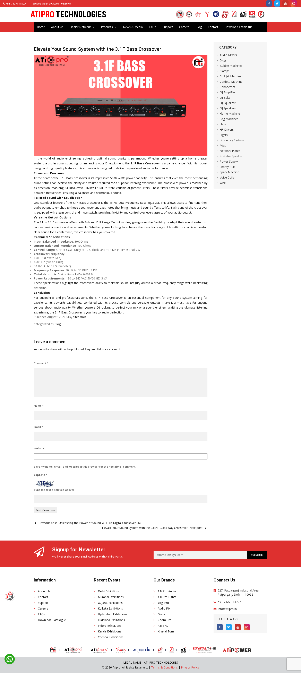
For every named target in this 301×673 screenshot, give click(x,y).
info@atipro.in (227, 609)
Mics (223, 145)
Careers (184, 27)
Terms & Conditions (164, 667)
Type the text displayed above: (54, 490)
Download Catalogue (238, 27)
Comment (41, 363)
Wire (223, 183)
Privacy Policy (190, 667)
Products (107, 27)
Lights (224, 135)
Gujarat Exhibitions (110, 603)
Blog (199, 27)
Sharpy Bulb (227, 167)
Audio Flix (164, 608)
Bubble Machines (231, 66)
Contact (213, 27)
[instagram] (294, 3)
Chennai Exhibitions (110, 637)
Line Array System (232, 140)
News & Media (133, 27)
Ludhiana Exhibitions (111, 620)
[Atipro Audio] (189, 15)
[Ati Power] (261, 15)
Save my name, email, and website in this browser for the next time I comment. (85, 466)
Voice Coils (227, 177)
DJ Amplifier (227, 92)
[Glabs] (225, 15)
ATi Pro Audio (167, 591)
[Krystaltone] (252, 15)
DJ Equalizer (227, 103)
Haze (223, 124)
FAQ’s (152, 27)
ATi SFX (163, 626)
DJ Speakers (228, 108)
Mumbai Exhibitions (111, 597)
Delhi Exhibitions (109, 591)
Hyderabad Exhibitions (112, 614)
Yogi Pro (163, 603)
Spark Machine (229, 172)
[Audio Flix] (216, 15)
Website (39, 448)
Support (168, 27)
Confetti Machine (231, 82)
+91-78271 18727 (16, 3)
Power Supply (229, 161)
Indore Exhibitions (109, 626)
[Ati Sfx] (243, 15)
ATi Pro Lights (167, 597)
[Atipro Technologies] (180, 14)
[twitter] (277, 3)
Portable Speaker (231, 156)
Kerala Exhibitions (109, 631)
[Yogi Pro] (207, 15)
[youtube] (285, 3)
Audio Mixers (228, 55)
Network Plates (230, 151)
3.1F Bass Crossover (145, 163)
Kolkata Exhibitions (110, 608)
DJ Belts (225, 98)
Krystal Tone (166, 631)
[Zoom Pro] (234, 15)
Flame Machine (230, 113)
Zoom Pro (164, 620)
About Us (57, 27)
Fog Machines (229, 119)
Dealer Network (80, 27)
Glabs (161, 614)
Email (38, 427)
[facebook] (269, 3)
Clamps (225, 71)
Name (39, 405)
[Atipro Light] (198, 15)
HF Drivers (227, 129)
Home (41, 27)
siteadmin (79, 317)
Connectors (227, 87)
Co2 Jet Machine (230, 76)
